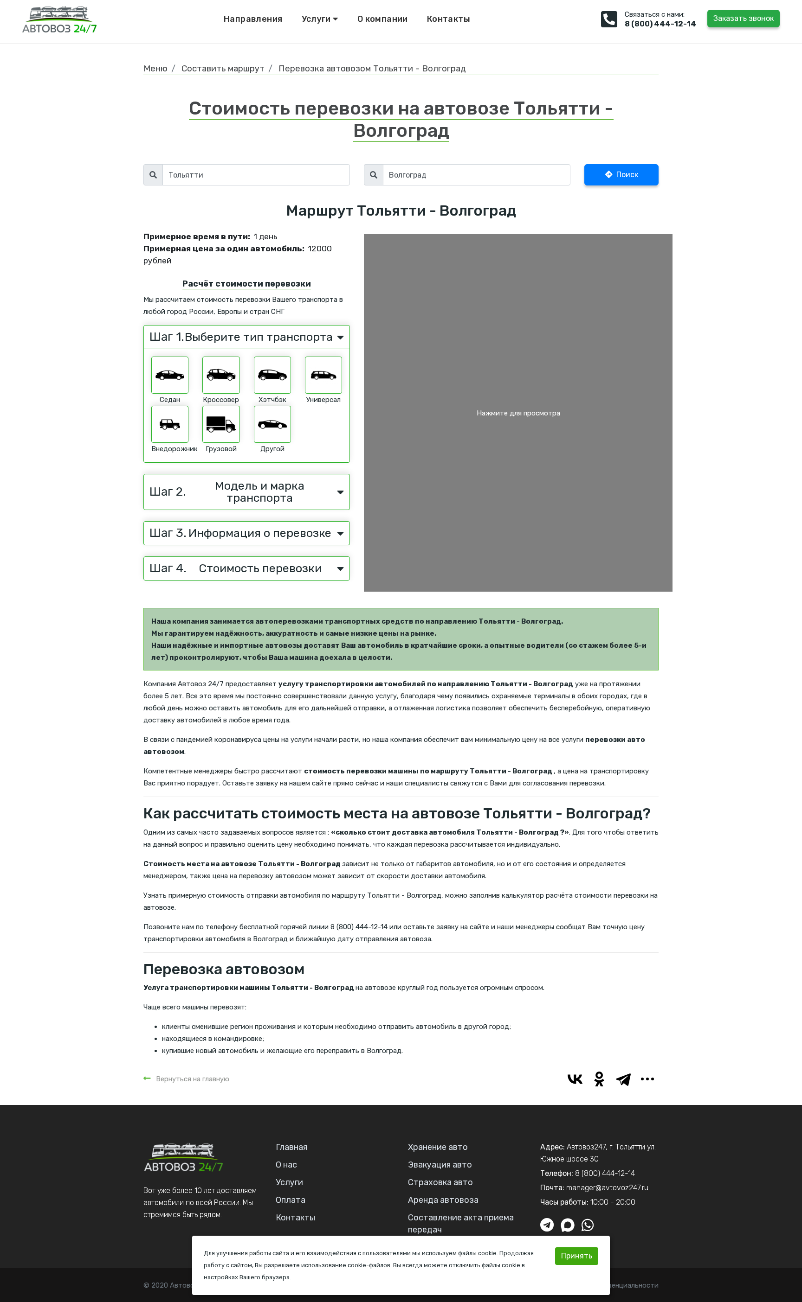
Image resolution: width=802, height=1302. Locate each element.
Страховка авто (440, 1182)
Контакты (448, 19)
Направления (253, 19)
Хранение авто (438, 1147)
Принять (576, 1255)
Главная (291, 1147)
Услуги (317, 19)
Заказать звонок (743, 18)
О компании (382, 19)
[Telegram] (623, 1079)
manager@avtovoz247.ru (607, 1187)
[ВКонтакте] (575, 1079)
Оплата (290, 1200)
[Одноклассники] (599, 1079)
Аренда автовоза (443, 1200)
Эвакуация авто (440, 1165)
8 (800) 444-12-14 (660, 23)
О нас (286, 1165)
